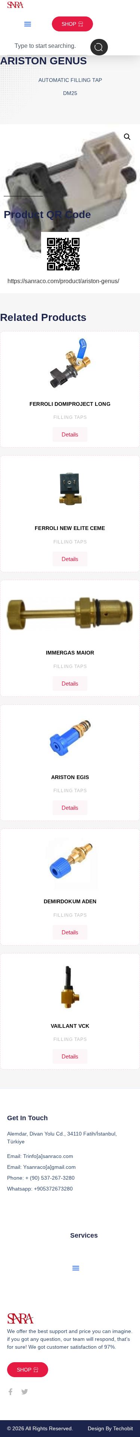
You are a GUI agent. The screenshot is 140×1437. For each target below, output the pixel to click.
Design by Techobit (110, 1428)
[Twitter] (24, 1391)
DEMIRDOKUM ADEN (70, 901)
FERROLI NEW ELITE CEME (70, 528)
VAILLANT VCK (70, 1026)
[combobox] (47, 47)
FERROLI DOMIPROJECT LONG (69, 404)
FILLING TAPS (70, 417)
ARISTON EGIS (70, 777)
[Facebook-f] (10, 1391)
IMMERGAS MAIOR (70, 653)
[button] (27, 24)
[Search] (99, 47)
